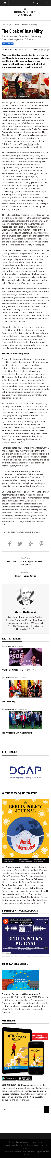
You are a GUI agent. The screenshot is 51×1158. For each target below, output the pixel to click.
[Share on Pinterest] (48, 50)
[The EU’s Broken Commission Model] (25, 720)
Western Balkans (34, 532)
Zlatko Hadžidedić (25, 612)
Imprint (26, 1155)
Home (4, 25)
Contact (18, 1152)
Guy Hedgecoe (9, 646)
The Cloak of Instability (29, 25)
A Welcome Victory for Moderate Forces (19, 669)
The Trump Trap (8, 701)
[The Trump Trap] (25, 688)
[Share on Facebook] (39, 50)
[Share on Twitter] (42, 50)
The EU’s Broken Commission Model (17, 732)
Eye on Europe (14, 25)
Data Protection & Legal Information (36, 1152)
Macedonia (23, 532)
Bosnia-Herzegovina (12, 532)
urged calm (28, 144)
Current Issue (8, 1152)
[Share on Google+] (45, 50)
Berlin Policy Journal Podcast (10, 956)
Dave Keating (9, 678)
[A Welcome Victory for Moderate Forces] (25, 657)
